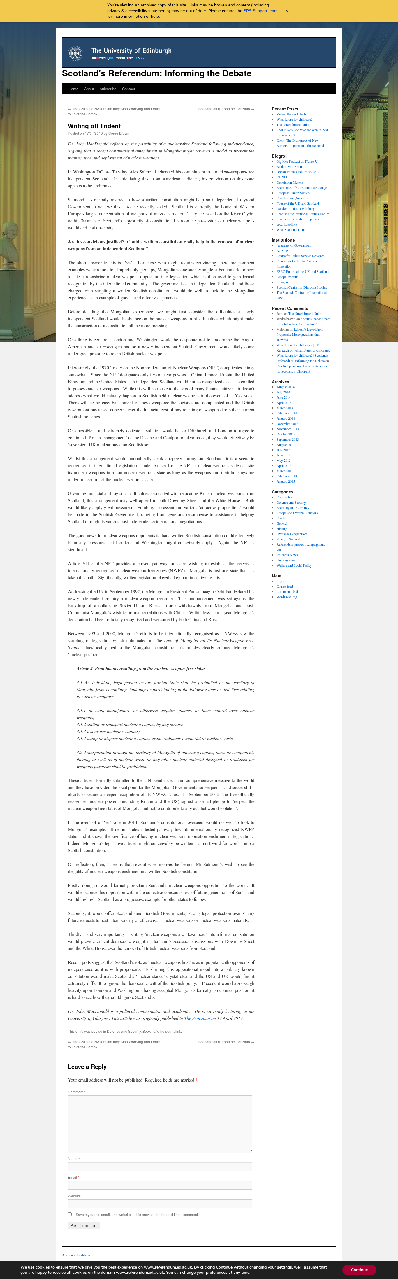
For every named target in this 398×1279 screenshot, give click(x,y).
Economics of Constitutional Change (302, 187)
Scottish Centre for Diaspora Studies (302, 287)
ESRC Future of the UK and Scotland (303, 271)
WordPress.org (287, 596)
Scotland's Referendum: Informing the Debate (157, 72)
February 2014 (287, 413)
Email (73, 1177)
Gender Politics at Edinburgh (296, 208)
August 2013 (286, 444)
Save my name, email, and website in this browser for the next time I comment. (137, 1214)
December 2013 (287, 423)
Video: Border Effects (292, 114)
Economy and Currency (293, 507)
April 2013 (284, 465)
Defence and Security (124, 1031)
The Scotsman (197, 1018)
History (282, 528)
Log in (281, 581)
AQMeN (283, 250)
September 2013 (288, 439)
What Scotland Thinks (292, 229)
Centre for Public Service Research (301, 255)
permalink (173, 1031)
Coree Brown (118, 133)
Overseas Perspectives (292, 533)
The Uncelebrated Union (293, 124)
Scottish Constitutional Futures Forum (303, 213)
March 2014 (285, 407)
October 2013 (286, 434)
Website (74, 1195)
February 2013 (287, 476)
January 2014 (286, 418)
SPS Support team (261, 10)
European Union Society (293, 192)
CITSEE (282, 177)
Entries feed (285, 586)
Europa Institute (287, 276)
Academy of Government (294, 245)
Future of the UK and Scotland (298, 203)
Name (74, 1158)
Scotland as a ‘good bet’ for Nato (226, 108)
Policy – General (288, 539)
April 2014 (284, 402)
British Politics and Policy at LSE (300, 171)
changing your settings (270, 1267)
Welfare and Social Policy (294, 565)
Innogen (282, 282)
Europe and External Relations (297, 512)
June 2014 (284, 397)
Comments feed (287, 591)
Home (73, 89)
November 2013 (288, 428)
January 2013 (286, 481)
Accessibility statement (78, 1254)
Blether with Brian (289, 166)
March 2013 (285, 470)
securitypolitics (287, 224)
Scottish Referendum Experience (299, 219)
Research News (287, 554)
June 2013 (284, 455)
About (89, 89)
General (282, 523)
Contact (128, 89)
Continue (359, 1270)
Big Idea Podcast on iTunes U (297, 161)
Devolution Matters (290, 182)
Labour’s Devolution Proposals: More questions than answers (300, 334)
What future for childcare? (294, 119)
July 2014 (283, 392)
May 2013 (284, 460)
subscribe (108, 89)
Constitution (285, 497)
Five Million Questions (293, 198)
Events (281, 518)
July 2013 (283, 449)
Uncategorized (286, 560)
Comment (77, 1091)
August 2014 (286, 386)
